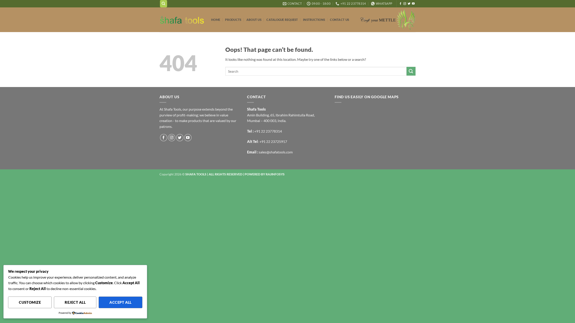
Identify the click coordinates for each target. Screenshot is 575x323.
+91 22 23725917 (273, 141)
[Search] (163, 3)
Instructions (314, 20)
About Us (253, 20)
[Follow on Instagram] (404, 3)
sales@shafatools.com (276, 152)
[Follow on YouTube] (413, 3)
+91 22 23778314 (268, 131)
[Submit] (411, 71)
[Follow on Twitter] (409, 3)
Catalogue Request (282, 20)
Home (215, 20)
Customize (30, 302)
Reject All (75, 302)
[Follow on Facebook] (400, 3)
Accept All (120, 302)
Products (233, 20)
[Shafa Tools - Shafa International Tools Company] (181, 20)
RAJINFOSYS (275, 174)
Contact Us (339, 20)
